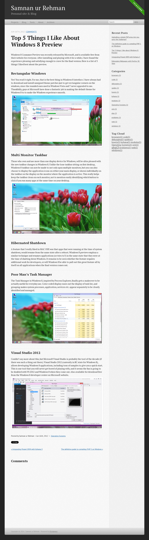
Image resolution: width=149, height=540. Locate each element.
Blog (24, 22)
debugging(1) (118, 139)
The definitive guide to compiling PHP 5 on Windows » (82, 449)
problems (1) (116, 117)
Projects (14, 22)
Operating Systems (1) (120, 105)
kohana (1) (115, 96)
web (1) (114, 122)
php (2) (114, 113)
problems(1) (125, 147)
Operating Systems (58, 436)
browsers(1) (117, 137)
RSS (136, 22)
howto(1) (116, 142)
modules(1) (136, 142)
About (40, 22)
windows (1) (116, 126)
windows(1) (117, 150)
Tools (32, 22)
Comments (31, 31)
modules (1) (116, 101)
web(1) (134, 147)
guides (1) (115, 88)
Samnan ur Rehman (38, 8)
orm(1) (135, 144)
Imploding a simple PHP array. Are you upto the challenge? (126, 38)
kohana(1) (125, 142)
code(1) (126, 137)
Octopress (54, 531)
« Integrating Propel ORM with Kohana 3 (27, 449)
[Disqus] (57, 495)
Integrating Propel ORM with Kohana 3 (126, 57)
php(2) (115, 147)
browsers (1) (116, 75)
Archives (50, 22)
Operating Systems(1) (122, 144)
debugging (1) (117, 84)
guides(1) (128, 139)
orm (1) (114, 109)
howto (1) (115, 92)
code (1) (115, 79)
